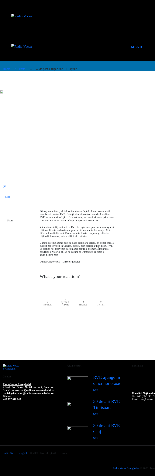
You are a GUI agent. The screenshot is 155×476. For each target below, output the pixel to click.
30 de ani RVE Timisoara (106, 404)
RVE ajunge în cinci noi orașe (106, 380)
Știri (5, 186)
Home (6, 68)
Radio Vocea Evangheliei (16, 453)
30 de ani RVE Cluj (106, 428)
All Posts (19, 68)
